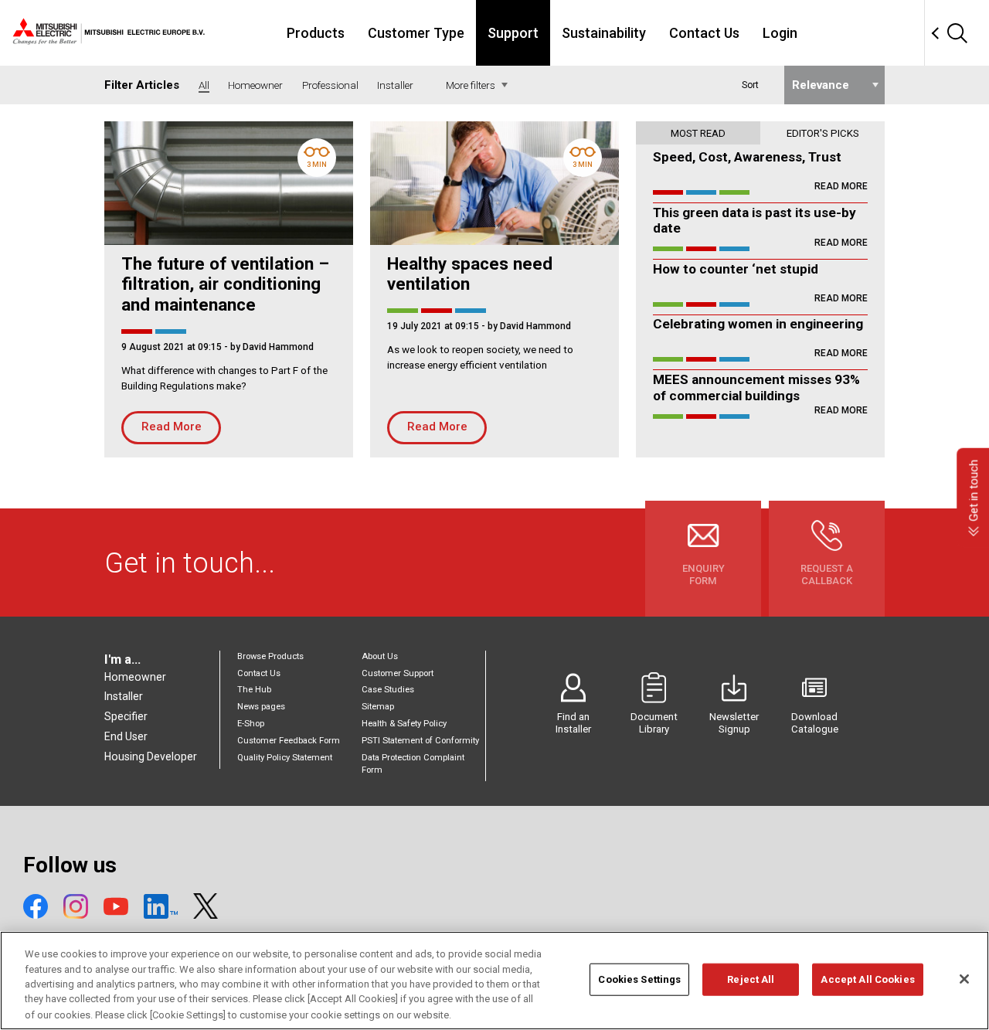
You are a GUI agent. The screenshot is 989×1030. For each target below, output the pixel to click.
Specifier (126, 716)
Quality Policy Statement (284, 758)
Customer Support (397, 673)
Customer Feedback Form (288, 741)
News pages (261, 707)
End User (126, 736)
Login (780, 33)
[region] (494, 980)
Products (316, 33)
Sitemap (378, 707)
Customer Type (416, 33)
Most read (698, 133)
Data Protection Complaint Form (413, 764)
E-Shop (250, 724)
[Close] (964, 979)
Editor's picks (823, 133)
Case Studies (388, 690)
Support (513, 33)
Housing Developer (150, 756)
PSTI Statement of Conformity (420, 741)
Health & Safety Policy (404, 724)
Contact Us (704, 33)
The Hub (254, 690)
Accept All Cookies (867, 979)
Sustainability (604, 33)
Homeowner (135, 677)
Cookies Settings (639, 979)
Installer (123, 696)
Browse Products (270, 656)
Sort (750, 85)
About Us (380, 656)
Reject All (750, 979)
